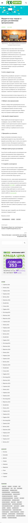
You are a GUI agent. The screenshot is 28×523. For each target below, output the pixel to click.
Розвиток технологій (7, 496)
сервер (13, 219)
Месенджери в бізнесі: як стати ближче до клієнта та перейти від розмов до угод (12, 227)
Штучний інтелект (6, 500)
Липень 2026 (6, 287)
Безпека (5, 451)
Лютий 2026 (6, 303)
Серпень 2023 (6, 386)
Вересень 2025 (6, 318)
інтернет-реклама (12, 517)
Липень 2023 (6, 389)
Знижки (5, 461)
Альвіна (3, 27)
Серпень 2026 (6, 284)
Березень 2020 (6, 429)
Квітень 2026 (6, 296)
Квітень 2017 (6, 442)
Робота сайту (16, 494)
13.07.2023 (9, 27)
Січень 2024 (6, 371)
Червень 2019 (6, 432)
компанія (4, 513)
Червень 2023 (6, 392)
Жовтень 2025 (6, 315)
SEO (19, 486)
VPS (11, 488)
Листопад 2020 (6, 420)
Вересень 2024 (6, 349)
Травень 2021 (6, 414)
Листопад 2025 (6, 312)
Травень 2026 (6, 293)
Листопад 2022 (6, 398)
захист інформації (14, 511)
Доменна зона (13, 490)
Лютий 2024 (6, 367)
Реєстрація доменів (7, 494)
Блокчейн (5, 455)
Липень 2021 (6, 408)
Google (9, 486)
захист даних (5, 511)
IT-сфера (15, 486)
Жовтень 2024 (6, 346)
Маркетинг (5, 467)
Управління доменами (7, 498)
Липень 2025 (6, 324)
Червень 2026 (6, 290)
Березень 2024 (6, 364)
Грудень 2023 (6, 374)
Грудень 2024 (6, 340)
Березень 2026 (6, 300)
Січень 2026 (6, 306)
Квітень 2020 (6, 426)
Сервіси (5, 476)
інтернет (4, 517)
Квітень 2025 (6, 333)
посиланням (13, 193)
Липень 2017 (6, 435)
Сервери (5, 473)
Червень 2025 (6, 327)
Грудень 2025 (6, 309)
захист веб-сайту (17, 509)
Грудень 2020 (6, 417)
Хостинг (18, 219)
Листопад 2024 (6, 343)
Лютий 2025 (6, 337)
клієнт (22, 511)
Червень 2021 (6, 411)
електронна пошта (6, 509)
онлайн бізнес (20, 513)
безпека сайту (15, 500)
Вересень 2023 (6, 383)
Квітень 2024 (6, 361)
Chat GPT (4, 486)
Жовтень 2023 (6, 380)
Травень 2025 (6, 330)
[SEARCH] (25, 243)
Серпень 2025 (6, 321)
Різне (4, 470)
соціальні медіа (11, 515)
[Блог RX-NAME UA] (13, 4)
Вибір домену (5, 490)
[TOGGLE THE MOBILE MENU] (2, 3)
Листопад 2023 (6, 377)
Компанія (5, 464)
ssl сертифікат (5, 488)
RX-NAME (12, 185)
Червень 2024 (6, 355)
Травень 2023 (6, 395)
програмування (6, 219)
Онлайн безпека (6, 492)
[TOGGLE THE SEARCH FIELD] (26, 3)
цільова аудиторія (20, 515)
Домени (5, 458)
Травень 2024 (6, 358)
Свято (15, 496)
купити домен (11, 513)
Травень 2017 (6, 438)
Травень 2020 (6, 423)
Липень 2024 (6, 352)
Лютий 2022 (6, 405)
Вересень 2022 (6, 401)
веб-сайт (13, 502)
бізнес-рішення (6, 502)
